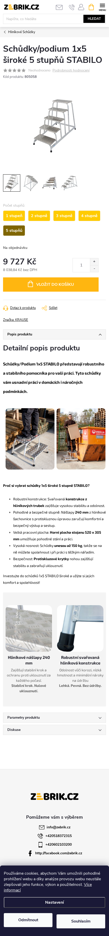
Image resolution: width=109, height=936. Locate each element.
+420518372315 (58, 835)
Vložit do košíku (55, 284)
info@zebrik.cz (58, 827)
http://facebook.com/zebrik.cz (58, 853)
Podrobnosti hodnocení (70, 70)
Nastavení (54, 902)
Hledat (94, 19)
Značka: (15, 320)
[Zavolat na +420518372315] (72, 7)
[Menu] (102, 6)
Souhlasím (80, 921)
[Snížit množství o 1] (94, 268)
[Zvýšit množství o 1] (94, 261)
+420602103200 (58, 844)
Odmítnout (28, 920)
